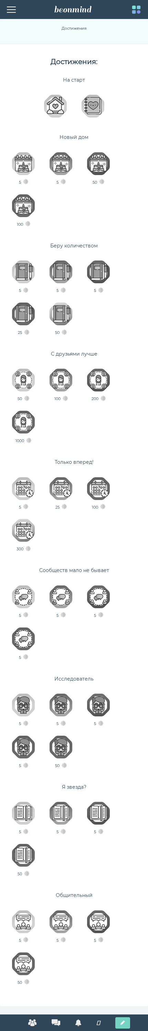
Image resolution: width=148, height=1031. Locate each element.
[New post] (122, 1023)
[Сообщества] (32, 1023)
